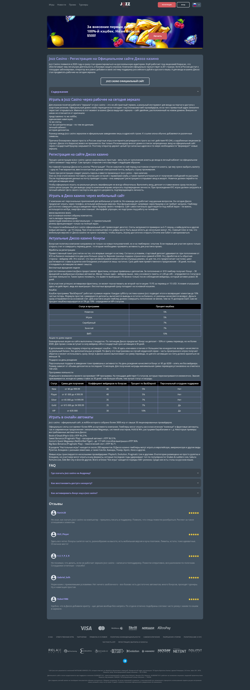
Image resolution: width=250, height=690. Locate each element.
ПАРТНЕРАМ (81, 637)
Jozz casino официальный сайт (125, 81)
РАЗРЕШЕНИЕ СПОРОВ (172, 637)
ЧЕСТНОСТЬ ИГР (108, 642)
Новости (61, 4)
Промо (72, 4)
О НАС (50, 637)
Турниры (83, 4)
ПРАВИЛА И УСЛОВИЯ (98, 637)
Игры (51, 4)
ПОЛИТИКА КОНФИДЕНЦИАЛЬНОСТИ (125, 637)
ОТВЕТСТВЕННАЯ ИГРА (65, 637)
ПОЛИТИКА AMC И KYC (193, 637)
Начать (158, 36)
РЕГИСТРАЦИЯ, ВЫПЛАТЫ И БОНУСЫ (133, 642)
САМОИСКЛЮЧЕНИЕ (151, 637)
